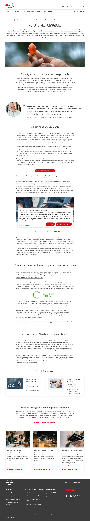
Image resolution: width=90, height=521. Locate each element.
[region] (45, 217)
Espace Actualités (47, 11)
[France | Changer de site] (71, 6)
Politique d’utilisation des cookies (56, 514)
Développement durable (28, 11)
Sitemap (8, 514)
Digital (39, 11)
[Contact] (63, 6)
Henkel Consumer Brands (32, 496)
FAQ (46, 496)
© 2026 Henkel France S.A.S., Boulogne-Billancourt (18, 517)
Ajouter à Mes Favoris (33, 390)
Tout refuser (50, 224)
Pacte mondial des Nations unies (32, 276)
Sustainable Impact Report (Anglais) (13, 503)
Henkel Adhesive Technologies (33, 493)
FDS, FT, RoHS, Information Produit (32, 500)
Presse (82, 11)
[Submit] (83, 6)
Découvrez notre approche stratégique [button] (44, 422)
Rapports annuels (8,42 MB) (13, 499)
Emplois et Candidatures (51, 493)
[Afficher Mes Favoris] (67, 6)
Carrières (76, 11)
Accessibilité (69, 514)
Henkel (7, 11)
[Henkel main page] (9, 5)
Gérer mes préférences (25, 225)
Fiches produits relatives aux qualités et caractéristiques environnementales (33, 506)
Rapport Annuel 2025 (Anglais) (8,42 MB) (74, 390)
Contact (69, 490)
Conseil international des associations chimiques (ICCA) (41, 276)
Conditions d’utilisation (21, 514)
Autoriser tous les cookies (64, 224)
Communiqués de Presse (12, 496)
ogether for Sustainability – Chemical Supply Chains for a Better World (37, 274)
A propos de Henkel (11, 493)
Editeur (12, 514)
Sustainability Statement (72, 385)
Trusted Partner (36, 20)
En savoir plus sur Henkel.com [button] (44, 170)
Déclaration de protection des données (37, 514)
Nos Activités (15, 11)
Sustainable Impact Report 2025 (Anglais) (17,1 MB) (33, 386)
